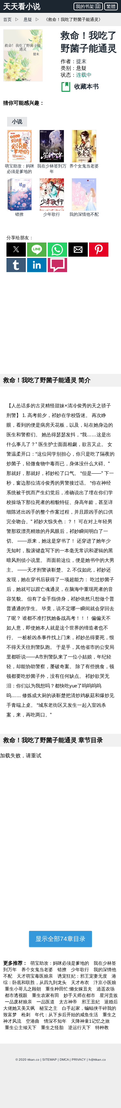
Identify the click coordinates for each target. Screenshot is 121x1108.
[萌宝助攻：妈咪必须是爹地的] (19, 161)
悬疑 (28, 19)
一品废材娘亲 (19, 1001)
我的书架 (85, 6)
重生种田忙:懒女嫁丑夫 (69, 988)
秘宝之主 (49, 1008)
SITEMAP (49, 1059)
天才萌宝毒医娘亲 (35, 976)
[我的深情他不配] (84, 209)
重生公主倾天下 (21, 1027)
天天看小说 (21, 6)
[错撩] (19, 209)
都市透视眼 (17, 995)
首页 (7, 19)
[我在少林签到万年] (51, 161)
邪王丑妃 (91, 1001)
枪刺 (26, 1014)
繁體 (111, 6)
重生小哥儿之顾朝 (23, 988)
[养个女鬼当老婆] (84, 161)
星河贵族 (109, 995)
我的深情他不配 (84, 214)
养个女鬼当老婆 (84, 166)
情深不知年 (56, 1021)
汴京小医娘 (105, 982)
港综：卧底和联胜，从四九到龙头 (59, 979)
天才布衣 (80, 982)
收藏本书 (86, 86)
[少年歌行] (51, 209)
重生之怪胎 (53, 1027)
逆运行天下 (80, 1027)
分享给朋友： (20, 237)
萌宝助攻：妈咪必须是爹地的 (60, 963)
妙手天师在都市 (80, 995)
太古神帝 (68, 1001)
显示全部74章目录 (60, 938)
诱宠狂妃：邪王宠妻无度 (82, 976)
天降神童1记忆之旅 (90, 1021)
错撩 (19, 214)
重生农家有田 (46, 995)
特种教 (102, 1027)
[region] (60, 322)
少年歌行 (51, 214)
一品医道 (46, 1001)
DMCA (64, 1059)
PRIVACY (79, 1059)
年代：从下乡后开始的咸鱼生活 (67, 1014)
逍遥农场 (105, 988)
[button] (16, 249)
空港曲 (33, 1021)
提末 (81, 61)
